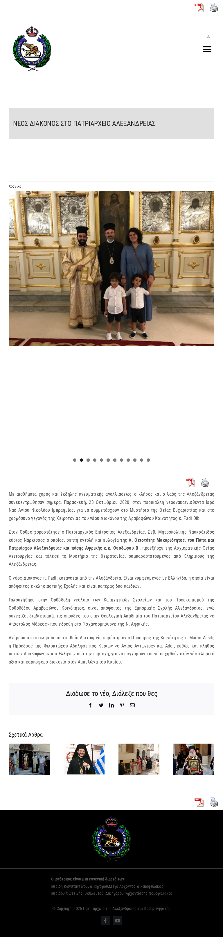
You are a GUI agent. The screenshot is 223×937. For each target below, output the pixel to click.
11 (141, 460)
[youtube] (117, 920)
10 (134, 460)
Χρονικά (15, 186)
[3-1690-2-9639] (111, 268)
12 (148, 460)
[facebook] (105, 920)
